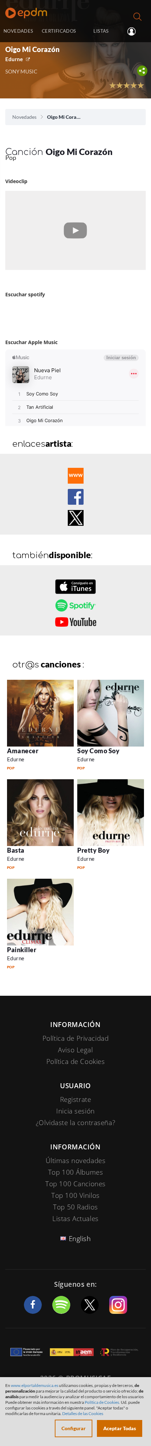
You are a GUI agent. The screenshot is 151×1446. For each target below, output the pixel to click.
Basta (16, 850)
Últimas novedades (76, 1160)
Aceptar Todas (119, 1428)
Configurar (73, 1428)
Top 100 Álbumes (75, 1172)
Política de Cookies (75, 1061)
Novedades (24, 117)
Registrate (75, 1099)
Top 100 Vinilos (75, 1195)
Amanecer (22, 751)
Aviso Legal (75, 1049)
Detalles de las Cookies (82, 1413)
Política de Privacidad (75, 1038)
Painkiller (21, 950)
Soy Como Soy (98, 751)
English (80, 1238)
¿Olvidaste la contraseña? (75, 1122)
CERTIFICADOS (59, 31)
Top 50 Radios (75, 1207)
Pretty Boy (93, 850)
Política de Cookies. (102, 1402)
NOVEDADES (18, 31)
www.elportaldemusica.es (34, 1385)
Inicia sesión (134, 31)
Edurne (14, 59)
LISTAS (101, 31)
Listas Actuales (75, 1218)
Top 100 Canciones (75, 1183)
